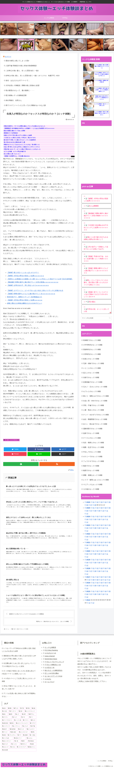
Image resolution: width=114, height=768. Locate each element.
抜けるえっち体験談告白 (53, 670)
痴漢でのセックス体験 (91, 470)
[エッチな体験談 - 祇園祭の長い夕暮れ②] (88, 83)
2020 (88, 551)
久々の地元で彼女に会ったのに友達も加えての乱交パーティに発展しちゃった (19, 672)
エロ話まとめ (49, 667)
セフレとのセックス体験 (92, 391)
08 (95, 505)
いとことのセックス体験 (92, 368)
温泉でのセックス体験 (91, 433)
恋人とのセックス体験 (91, 373)
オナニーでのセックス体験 (92, 456)
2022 (88, 534)
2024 (88, 516)
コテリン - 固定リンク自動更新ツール (1, 24)
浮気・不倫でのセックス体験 (93, 405)
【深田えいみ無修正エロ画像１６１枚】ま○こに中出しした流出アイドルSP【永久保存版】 (40, 279)
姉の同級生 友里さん (14, 100)
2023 (88, 525)
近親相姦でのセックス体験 (92, 382)
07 (91, 505)
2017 (88, 577)
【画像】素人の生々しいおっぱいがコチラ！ (23, 272)
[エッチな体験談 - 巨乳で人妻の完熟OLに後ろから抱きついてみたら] (88, 114)
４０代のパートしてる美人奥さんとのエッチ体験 (19, 680)
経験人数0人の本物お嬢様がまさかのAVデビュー (24, 303)
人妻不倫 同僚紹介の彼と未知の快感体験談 (21, 66)
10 (103, 511)
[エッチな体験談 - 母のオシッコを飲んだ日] (88, 106)
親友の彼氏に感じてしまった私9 (17, 61)
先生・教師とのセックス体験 (93, 442)
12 (87, 513)
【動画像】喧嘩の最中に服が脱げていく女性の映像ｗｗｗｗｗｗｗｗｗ (32, 282)
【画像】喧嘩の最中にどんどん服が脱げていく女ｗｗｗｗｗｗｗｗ (31, 294)
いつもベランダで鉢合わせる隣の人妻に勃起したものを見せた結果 (19, 649)
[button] (109, 318)
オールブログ (49, 682)
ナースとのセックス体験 (92, 438)
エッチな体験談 (50, 647)
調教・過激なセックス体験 (92, 475)
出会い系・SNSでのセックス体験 (95, 401)
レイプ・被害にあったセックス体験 (96, 480)
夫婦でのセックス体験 (91, 377)
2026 (88, 502)
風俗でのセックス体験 (91, 466)
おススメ (8, 56)
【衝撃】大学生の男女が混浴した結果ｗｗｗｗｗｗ (25, 276)
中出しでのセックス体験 (92, 452)
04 (106, 502)
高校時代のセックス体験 (92, 349)
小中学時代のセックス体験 (92, 345)
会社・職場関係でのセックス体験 (95, 419)
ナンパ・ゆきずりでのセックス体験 (96, 415)
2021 (88, 542)
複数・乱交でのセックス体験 (93, 447)
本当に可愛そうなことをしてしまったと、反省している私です (19, 687)
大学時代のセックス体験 (92, 354)
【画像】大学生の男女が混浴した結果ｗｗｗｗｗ (24, 300)
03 (102, 502)
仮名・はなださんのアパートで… (18, 80)
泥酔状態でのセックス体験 (92, 429)
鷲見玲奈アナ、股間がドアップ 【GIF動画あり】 (24, 297)
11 (107, 511)
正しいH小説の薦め (52, 673)
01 (93, 502)
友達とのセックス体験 (91, 359)
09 (99, 511)
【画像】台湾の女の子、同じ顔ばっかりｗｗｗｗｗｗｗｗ (28, 285)
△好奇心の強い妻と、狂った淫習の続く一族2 (22, 71)
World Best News (51, 659)
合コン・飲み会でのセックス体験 (95, 424)
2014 (88, 600)
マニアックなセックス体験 (92, 484)
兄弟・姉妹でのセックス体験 (12, 440)
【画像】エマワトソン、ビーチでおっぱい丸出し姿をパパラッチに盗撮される (35, 290)
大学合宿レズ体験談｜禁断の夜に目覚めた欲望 (22, 85)
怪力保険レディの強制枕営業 (16, 95)
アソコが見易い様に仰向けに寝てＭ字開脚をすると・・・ (19, 695)
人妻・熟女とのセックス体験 (93, 410)
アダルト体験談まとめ (53, 665)
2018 (88, 568)
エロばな (48, 679)
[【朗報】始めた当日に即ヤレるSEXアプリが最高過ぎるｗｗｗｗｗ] (88, 98)
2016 (88, 582)
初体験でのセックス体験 (92, 340)
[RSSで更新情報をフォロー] (57, 464)
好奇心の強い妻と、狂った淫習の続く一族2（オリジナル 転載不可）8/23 (32, 75)
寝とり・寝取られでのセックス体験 (96, 396)
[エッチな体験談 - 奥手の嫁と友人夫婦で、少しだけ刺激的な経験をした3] (88, 91)
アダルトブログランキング (54, 662)
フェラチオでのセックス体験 (93, 461)
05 (110, 502)
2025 (88, 508)
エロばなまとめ (50, 653)
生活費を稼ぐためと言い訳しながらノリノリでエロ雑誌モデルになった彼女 (19, 664)
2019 (88, 559)
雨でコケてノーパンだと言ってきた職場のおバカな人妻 (26, 105)
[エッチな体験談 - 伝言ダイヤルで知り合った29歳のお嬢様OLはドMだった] (88, 75)
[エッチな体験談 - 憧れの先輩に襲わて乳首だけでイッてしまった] (88, 67)
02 (98, 502)
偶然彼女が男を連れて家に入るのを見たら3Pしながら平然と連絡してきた (19, 657)
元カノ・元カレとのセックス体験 (95, 387)
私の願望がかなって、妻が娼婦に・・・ (20, 90)
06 (87, 505)
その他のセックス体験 (91, 489)
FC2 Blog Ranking (51, 650)
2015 (88, 591)
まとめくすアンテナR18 (53, 676)
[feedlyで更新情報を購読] (21, 464)
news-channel (50, 656)
